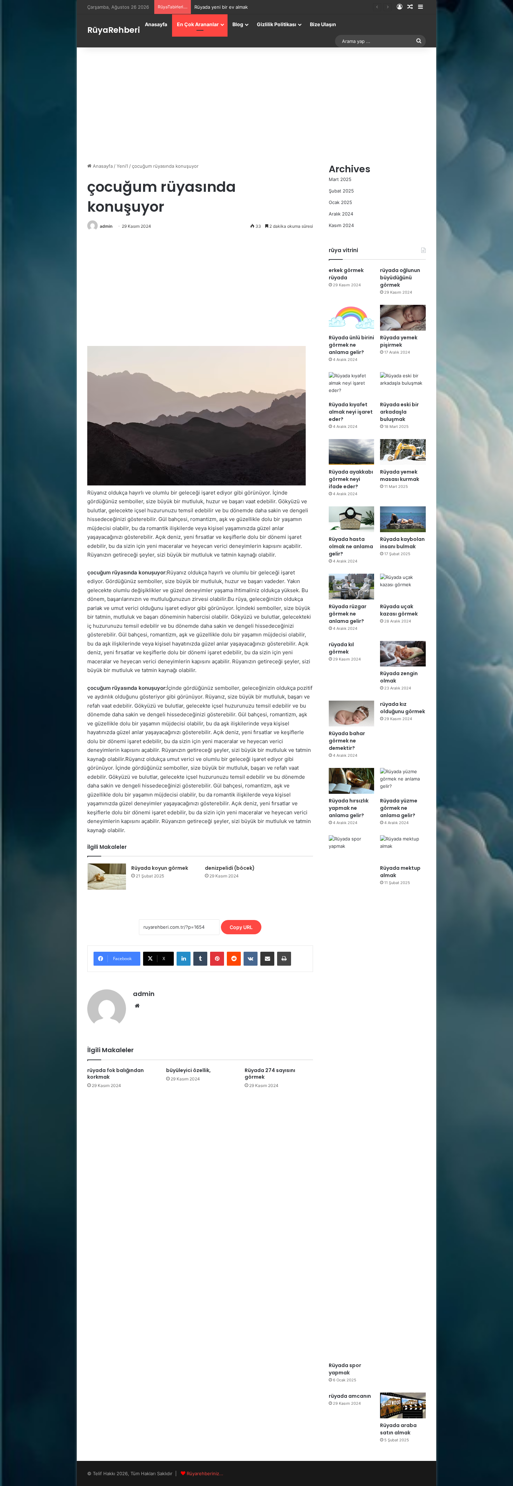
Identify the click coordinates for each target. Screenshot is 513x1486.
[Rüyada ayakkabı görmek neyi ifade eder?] (351, 452)
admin (106, 226)
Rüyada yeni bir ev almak (221, 7)
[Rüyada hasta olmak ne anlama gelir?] (351, 519)
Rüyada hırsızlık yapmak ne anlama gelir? (349, 808)
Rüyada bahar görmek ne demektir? (347, 741)
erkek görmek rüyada (346, 274)
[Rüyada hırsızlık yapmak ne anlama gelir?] (351, 781)
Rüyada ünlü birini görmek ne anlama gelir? (351, 345)
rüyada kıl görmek (341, 648)
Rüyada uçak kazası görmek (399, 610)
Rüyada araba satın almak (398, 1429)
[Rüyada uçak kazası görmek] (403, 586)
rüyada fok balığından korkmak (115, 1073)
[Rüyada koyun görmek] (107, 876)
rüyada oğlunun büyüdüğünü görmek (400, 277)
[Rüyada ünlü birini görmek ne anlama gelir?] (351, 318)
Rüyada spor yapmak (345, 1369)
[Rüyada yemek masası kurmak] (403, 452)
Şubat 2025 (341, 191)
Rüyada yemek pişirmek (398, 341)
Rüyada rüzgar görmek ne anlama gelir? (347, 614)
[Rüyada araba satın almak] (403, 1405)
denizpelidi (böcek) (230, 868)
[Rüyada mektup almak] (403, 848)
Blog (237, 24)
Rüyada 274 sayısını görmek (270, 1073)
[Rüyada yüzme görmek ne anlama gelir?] (403, 781)
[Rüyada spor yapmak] (351, 1096)
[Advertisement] (256, 103)
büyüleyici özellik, (188, 1070)
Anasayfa (156, 24)
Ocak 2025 (340, 202)
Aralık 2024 (341, 214)
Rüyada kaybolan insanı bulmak (402, 543)
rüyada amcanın (350, 1396)
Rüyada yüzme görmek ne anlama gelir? (398, 808)
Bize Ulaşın (323, 24)
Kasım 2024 (341, 225)
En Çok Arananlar (198, 24)
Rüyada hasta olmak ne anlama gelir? (351, 546)
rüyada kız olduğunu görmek (402, 708)
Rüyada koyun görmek (159, 868)
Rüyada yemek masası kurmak (399, 475)
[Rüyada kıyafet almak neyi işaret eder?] (351, 385)
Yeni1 (122, 166)
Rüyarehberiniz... (205, 1473)
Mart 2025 (340, 179)
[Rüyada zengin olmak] (403, 654)
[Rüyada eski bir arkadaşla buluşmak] (403, 385)
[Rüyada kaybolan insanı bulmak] (403, 519)
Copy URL (241, 927)
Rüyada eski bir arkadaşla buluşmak (399, 412)
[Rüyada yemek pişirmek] (403, 318)
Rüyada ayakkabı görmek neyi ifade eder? (351, 479)
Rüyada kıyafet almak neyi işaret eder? (351, 412)
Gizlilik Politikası (276, 24)
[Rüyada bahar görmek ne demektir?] (351, 713)
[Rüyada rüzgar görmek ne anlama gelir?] (351, 586)
